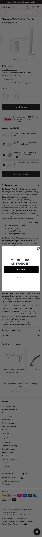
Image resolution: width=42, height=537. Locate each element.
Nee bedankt (21, 278)
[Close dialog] (38, 248)
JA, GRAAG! (21, 270)
